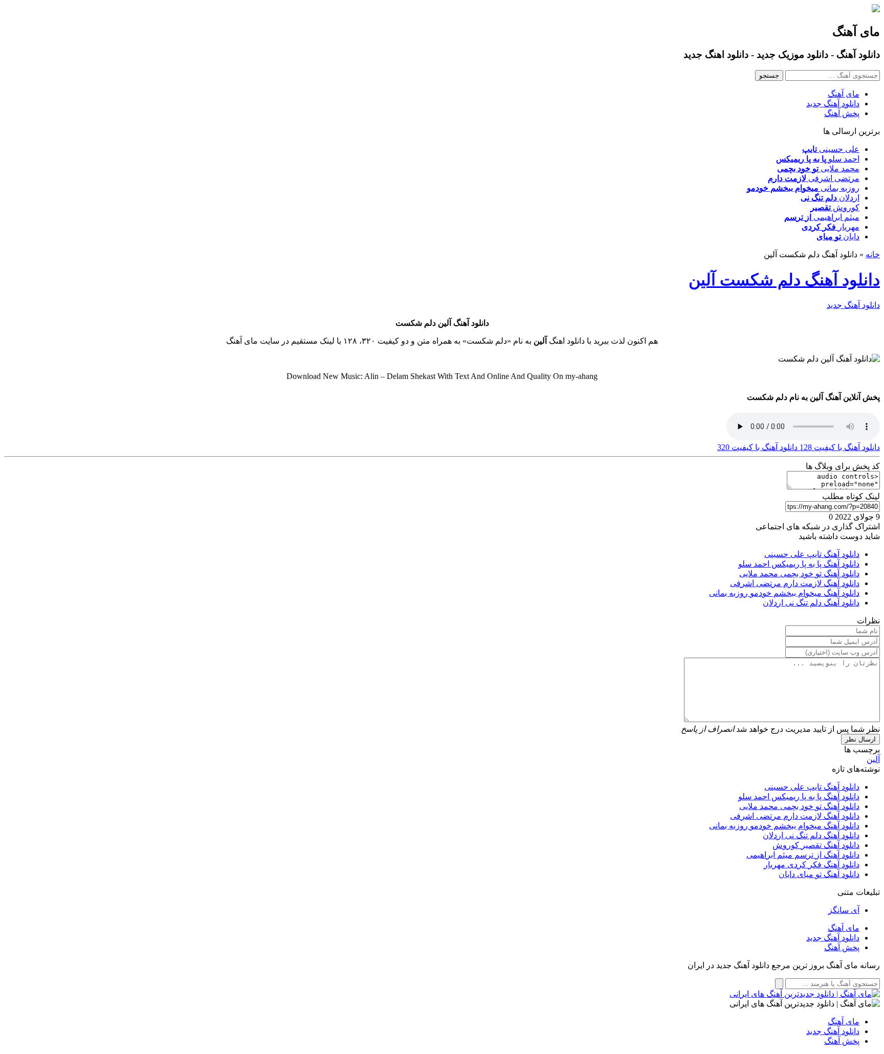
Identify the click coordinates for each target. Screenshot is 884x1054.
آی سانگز (843, 910)
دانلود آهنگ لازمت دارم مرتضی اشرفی (794, 583)
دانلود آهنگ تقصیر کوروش (815, 845)
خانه (873, 254)
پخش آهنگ (841, 113)
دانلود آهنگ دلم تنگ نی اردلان (811, 602)
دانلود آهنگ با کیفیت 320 (757, 447)
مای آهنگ (843, 93)
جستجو (769, 75)
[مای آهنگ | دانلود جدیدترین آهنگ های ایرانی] (805, 994)
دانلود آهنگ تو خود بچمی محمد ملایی (799, 573)
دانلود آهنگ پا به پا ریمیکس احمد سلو (798, 563)
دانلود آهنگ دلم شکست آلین (784, 280)
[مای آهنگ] (876, 9)
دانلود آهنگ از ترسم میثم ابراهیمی (802, 854)
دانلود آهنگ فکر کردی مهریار (811, 864)
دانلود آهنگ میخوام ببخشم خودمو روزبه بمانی (784, 593)
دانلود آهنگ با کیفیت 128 (839, 447)
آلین (873, 759)
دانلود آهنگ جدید (832, 103)
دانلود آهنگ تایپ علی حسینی (811, 554)
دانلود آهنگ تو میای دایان (819, 874)
